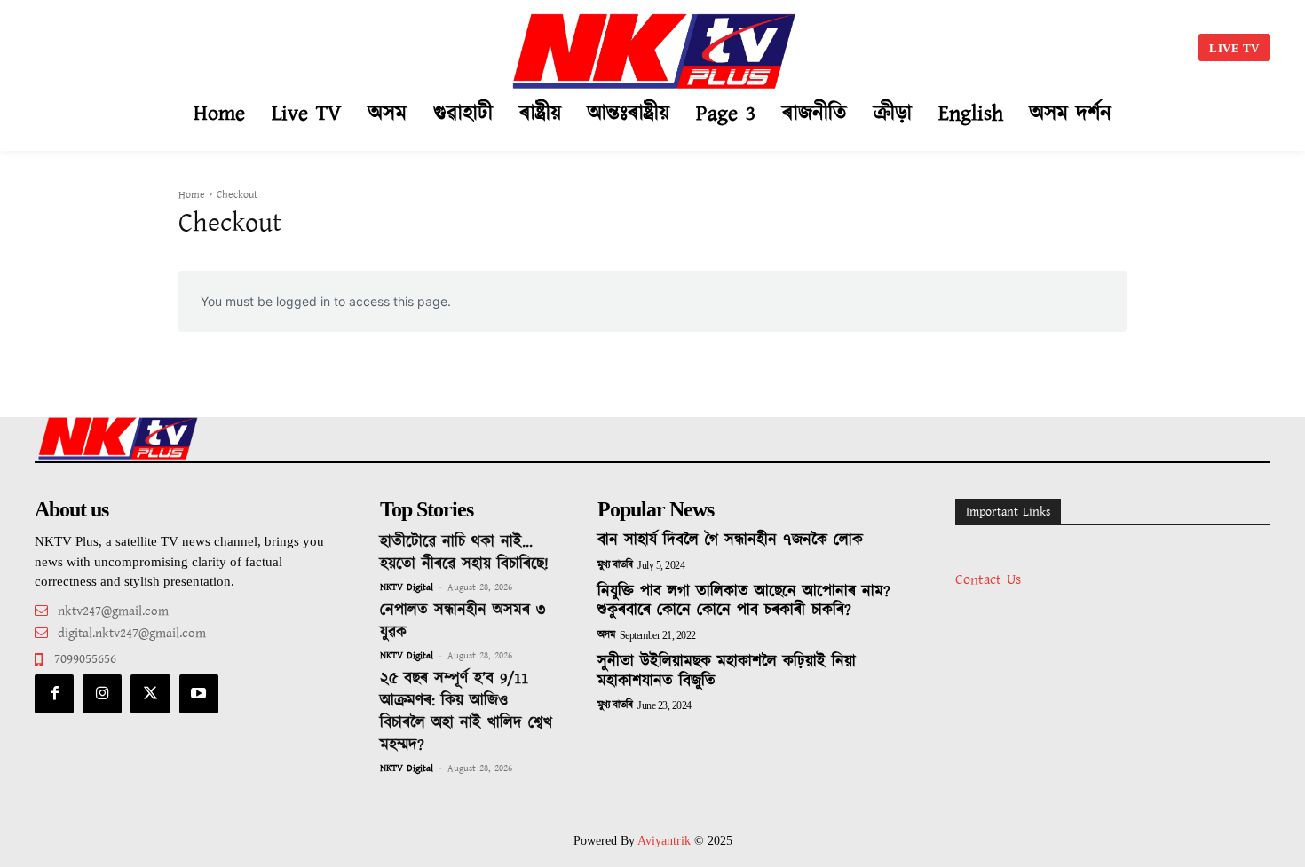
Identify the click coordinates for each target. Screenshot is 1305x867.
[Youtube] (198, 693)
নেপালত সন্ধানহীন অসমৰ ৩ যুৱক (462, 621)
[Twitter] (150, 693)
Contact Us (988, 580)
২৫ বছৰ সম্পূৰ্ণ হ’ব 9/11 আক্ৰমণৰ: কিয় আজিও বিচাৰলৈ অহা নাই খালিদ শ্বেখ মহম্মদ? (466, 712)
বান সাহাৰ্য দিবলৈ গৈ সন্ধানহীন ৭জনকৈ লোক (730, 540)
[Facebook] (54, 693)
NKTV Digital (406, 587)
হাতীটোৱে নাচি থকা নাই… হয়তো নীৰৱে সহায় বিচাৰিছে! (464, 553)
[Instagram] (102, 693)
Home (191, 194)
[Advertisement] (214, 44)
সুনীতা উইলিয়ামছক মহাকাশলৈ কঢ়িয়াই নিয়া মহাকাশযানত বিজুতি (726, 671)
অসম (606, 635)
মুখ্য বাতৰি (615, 565)
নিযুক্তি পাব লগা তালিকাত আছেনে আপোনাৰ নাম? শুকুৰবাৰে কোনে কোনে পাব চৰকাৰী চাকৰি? (743, 601)
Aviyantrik (665, 840)
